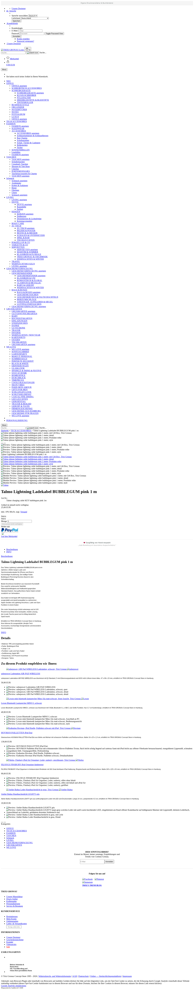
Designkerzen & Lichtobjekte (29, 219)
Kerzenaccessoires (24, 221)
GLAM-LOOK (18, 368)
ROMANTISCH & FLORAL (29, 280)
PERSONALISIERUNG (17, 420)
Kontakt (9, 942)
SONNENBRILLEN (21, 150)
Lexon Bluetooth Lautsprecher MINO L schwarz (21, 703)
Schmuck (10, 178)
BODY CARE (18, 223)
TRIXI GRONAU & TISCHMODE (32, 257)
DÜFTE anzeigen (24, 204)
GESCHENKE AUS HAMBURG (26, 411)
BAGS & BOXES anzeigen (28, 292)
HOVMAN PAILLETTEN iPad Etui (16, 733)
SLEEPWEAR (18, 128)
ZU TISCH (16, 226)
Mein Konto (11, 919)
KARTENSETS (18, 337)
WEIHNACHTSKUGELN (23, 264)
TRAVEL (16, 261)
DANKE (15, 325)
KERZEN (16, 211)
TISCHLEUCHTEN (26, 240)
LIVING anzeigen (19, 200)
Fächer (20, 147)
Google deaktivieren (13, 986)
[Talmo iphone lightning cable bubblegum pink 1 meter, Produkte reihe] (31, 461)
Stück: (3, 516)
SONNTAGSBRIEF (20, 351)
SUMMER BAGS (19, 359)
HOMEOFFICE (18, 375)
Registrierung (12, 916)
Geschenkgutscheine (14, 940)
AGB (74, 976)
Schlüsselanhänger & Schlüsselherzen (32, 135)
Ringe (14, 188)
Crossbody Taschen (20, 164)
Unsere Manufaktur (14, 896)
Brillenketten (22, 145)
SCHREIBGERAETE (21, 90)
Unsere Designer (19, 8)
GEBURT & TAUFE (21, 406)
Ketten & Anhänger (20, 185)
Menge (4, 521)
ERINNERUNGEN (20, 366)
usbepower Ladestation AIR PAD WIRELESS (20, 673)
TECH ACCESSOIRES (16, 121)
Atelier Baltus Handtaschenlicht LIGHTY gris (20, 794)
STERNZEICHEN (20, 323)
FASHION (11, 124)
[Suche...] (32, 52)
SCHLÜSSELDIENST (21, 394)
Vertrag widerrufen (14, 927)
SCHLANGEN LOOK (21, 392)
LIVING (10, 197)
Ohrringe (15, 190)
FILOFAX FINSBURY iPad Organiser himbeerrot (22, 764)
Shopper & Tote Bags (21, 166)
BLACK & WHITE (20, 363)
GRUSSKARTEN (14, 309)
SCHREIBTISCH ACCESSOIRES (27, 88)
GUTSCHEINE (18, 328)
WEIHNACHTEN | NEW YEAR (26, 335)
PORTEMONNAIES (21, 171)
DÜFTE (15, 202)
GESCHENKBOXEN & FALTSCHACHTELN (37, 297)
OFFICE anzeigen (19, 86)
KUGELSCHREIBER (26, 95)
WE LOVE (11, 347)
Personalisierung (13, 904)
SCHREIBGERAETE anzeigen (30, 93)
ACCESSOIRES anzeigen (28, 133)
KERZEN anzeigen (25, 214)
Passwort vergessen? (25, 41)
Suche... (43, 52)
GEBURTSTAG (19, 401)
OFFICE (10, 83)
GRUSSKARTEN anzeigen (23, 311)
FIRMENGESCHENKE (22, 408)
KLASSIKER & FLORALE (29, 254)
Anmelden (109, 862)
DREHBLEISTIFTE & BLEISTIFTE (33, 100)
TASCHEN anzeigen (20, 159)
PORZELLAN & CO (21, 242)
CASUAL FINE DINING (23, 397)
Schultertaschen (18, 162)
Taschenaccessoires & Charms (24, 173)
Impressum (127, 976)
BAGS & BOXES (19, 290)
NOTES (15, 112)
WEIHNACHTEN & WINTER (30, 259)
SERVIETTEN (18, 247)
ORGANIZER (18, 107)
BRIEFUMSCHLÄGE (26, 299)
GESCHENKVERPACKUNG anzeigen (29, 271)
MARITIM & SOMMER (27, 252)
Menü (4, 70)
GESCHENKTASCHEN (27, 295)
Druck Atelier (12, 899)
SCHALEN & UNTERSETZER (31, 235)
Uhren (14, 192)
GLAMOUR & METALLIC (29, 283)
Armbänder (16, 183)
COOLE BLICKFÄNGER (23, 382)
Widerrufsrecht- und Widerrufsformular (55, 976)
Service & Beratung (14, 906)
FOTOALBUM (18, 114)
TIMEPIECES (18, 380)
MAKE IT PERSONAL (22, 356)
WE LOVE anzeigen (20, 349)
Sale (8, 947)
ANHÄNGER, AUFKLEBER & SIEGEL (35, 302)
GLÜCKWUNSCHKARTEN (24, 314)
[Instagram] (88, 882)
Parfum (20, 209)
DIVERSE (16, 332)
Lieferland (16, 18)
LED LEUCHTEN (20, 399)
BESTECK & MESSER (27, 233)
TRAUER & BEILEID (21, 404)
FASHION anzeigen (20, 126)
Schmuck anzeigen (19, 181)
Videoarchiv (11, 944)
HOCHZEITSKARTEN (22, 318)
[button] (10, 63)
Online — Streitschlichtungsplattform (105, 976)
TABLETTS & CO (20, 245)
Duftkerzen (21, 216)
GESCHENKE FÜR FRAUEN (25, 413)
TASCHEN (11, 157)
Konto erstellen (23, 39)
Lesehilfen (16, 152)
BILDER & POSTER (26, 230)
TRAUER (16, 330)
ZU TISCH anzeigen (25, 228)
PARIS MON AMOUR (22, 387)
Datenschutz (83, 976)
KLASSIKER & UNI (26, 278)
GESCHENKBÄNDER (22, 273)
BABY (15, 316)
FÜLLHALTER (24, 98)
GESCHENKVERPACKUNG (19, 268)
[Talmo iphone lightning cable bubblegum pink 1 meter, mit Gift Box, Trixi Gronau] (36, 457)
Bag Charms (22, 138)
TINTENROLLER (25, 102)
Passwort (15, 33)
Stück (3, 519)
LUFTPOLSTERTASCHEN (29, 304)
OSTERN (16, 340)
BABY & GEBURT (25, 285)
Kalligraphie (11, 901)
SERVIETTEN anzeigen (27, 249)
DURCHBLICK (19, 378)
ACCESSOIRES (19, 131)
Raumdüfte (21, 207)
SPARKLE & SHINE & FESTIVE (26, 370)
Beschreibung (12, 549)
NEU (8, 81)
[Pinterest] (100, 879)
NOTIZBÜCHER (19, 109)
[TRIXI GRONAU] (12, 50)
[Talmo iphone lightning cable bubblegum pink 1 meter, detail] (27, 459)
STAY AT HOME (19, 373)
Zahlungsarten (12, 921)
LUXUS (15, 117)
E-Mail (14, 31)
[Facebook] (88, 879)
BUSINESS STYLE (20, 105)
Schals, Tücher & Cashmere (28, 143)
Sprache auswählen (20, 16)
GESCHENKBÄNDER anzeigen (31, 276)
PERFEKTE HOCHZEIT (23, 361)
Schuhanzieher (23, 140)
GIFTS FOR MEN (20, 389)
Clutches (15, 169)
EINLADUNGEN (19, 321)
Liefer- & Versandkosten (16, 923)
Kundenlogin (12, 23)
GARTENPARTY (19, 354)
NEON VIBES (18, 385)
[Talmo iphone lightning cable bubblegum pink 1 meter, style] (27, 464)
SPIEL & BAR (23, 238)
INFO (8, 552)
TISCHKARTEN (19, 342)
